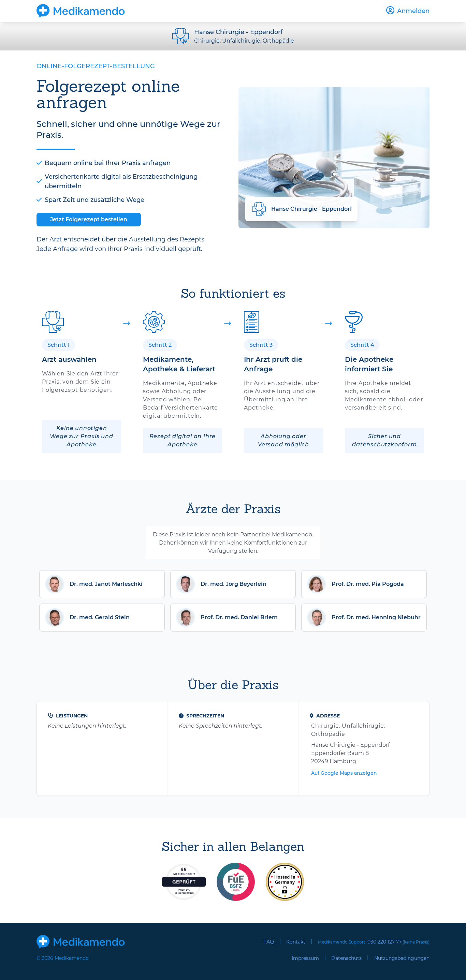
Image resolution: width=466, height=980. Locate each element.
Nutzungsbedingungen (401, 958)
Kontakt (295, 942)
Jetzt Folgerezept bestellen (88, 219)
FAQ (268, 942)
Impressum (305, 958)
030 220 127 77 (384, 942)
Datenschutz (346, 958)
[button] (102, 584)
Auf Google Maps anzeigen (344, 773)
